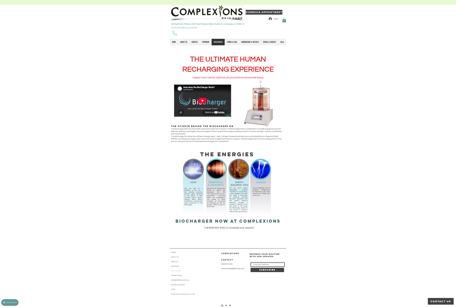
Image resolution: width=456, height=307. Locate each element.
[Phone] (174, 33)
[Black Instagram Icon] (222, 306)
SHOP (173, 289)
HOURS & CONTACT (178, 285)
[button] (284, 19)
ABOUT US (175, 257)
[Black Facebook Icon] (226, 306)
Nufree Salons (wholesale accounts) (183, 294)
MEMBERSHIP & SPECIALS (180, 280)
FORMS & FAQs (176, 275)
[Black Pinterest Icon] (230, 306)
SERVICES (174, 261)
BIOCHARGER (176, 271)
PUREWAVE (175, 266)
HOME (173, 252)
